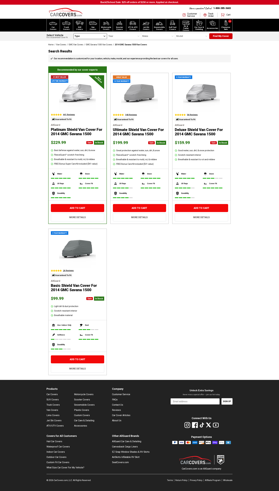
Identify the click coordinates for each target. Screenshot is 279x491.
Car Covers (52, 394)
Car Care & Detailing (84, 420)
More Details (77, 217)
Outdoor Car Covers (56, 457)
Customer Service (121, 394)
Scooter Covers (82, 399)
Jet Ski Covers (53, 420)
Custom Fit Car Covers (57, 462)
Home (51, 44)
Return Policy (181, 480)
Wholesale (228, 480)
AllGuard (207, 468)
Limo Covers (52, 415)
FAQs (115, 399)
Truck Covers (53, 404)
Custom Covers (82, 415)
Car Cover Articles (121, 415)
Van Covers (61, 44)
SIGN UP (227, 401)
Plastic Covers (81, 410)
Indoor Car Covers (55, 451)
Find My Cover (221, 36)
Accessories (80, 425)
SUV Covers (52, 399)
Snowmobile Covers (84, 404)
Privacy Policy (196, 480)
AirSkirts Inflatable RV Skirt (126, 457)
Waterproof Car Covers (58, 446)
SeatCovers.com (120, 462)
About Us (116, 420)
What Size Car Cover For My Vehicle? (65, 467)
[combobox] (74, 36)
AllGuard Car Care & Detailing (126, 441)
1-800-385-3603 (222, 8)
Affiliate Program (213, 480)
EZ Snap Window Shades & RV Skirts (131, 451)
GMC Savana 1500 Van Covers (99, 44)
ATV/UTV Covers (55, 425)
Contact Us (117, 404)
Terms (170, 480)
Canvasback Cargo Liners (125, 446)
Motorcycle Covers (83, 394)
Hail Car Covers (54, 441)
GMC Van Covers (76, 44)
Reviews (116, 410)
